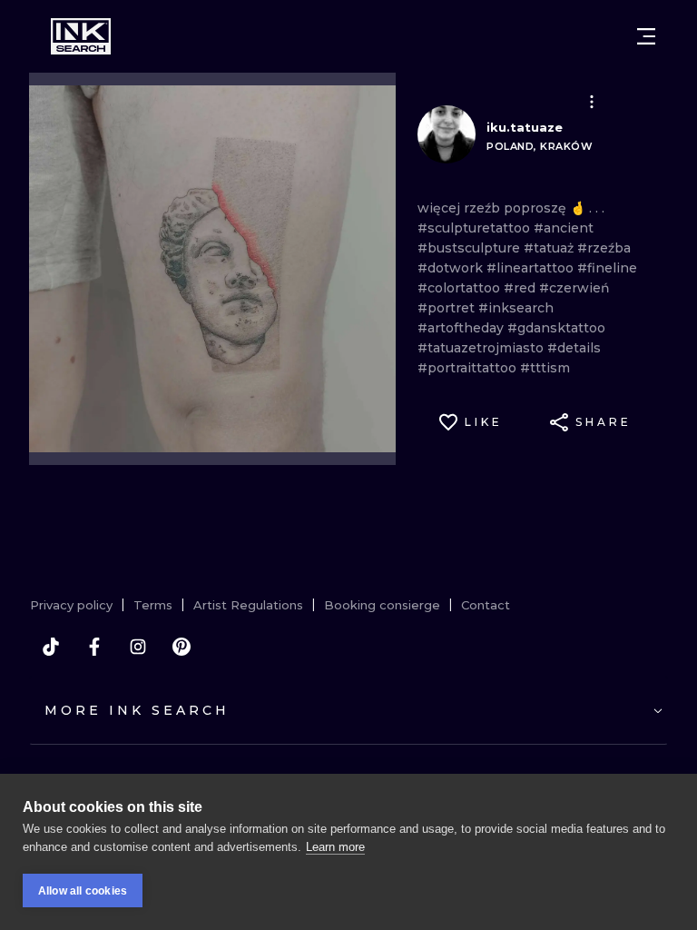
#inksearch (516, 308)
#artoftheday (462, 328)
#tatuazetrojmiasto (482, 348)
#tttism (545, 368)
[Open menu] (646, 36)
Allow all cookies (82, 891)
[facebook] (94, 646)
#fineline (607, 268)
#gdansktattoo (556, 328)
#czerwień (574, 288)
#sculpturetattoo (475, 228)
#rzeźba (604, 248)
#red (521, 288)
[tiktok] (51, 646)
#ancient (564, 228)
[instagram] (138, 646)
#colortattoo (460, 288)
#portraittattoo (468, 368)
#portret (447, 308)
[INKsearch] (81, 36)
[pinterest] (181, 646)
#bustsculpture (470, 248)
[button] (592, 102)
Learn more (335, 847)
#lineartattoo (531, 268)
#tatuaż (550, 248)
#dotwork (451, 268)
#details (574, 348)
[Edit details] (592, 102)
